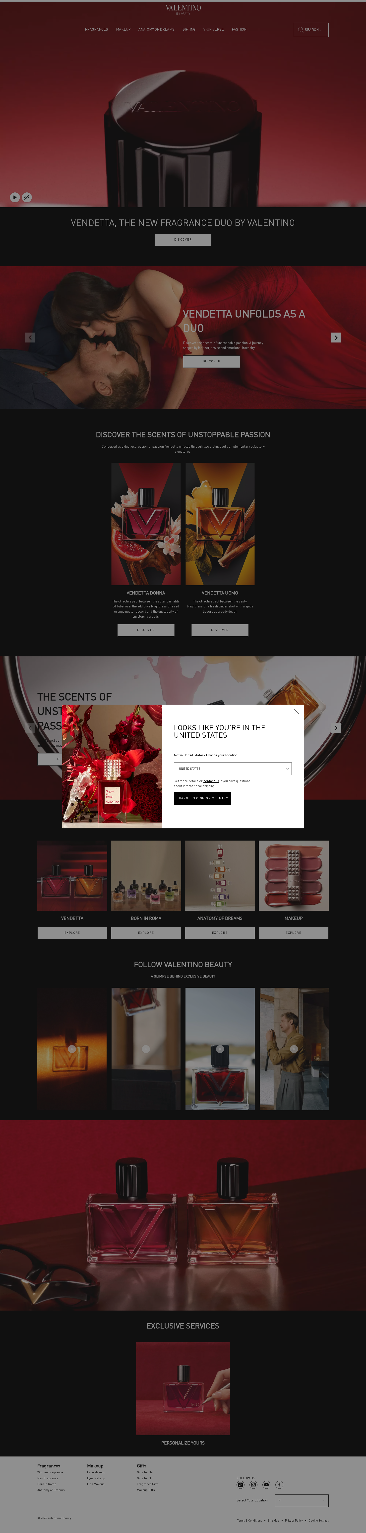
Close (296, 711)
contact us (211, 781)
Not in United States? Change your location (206, 755)
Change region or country (202, 798)
